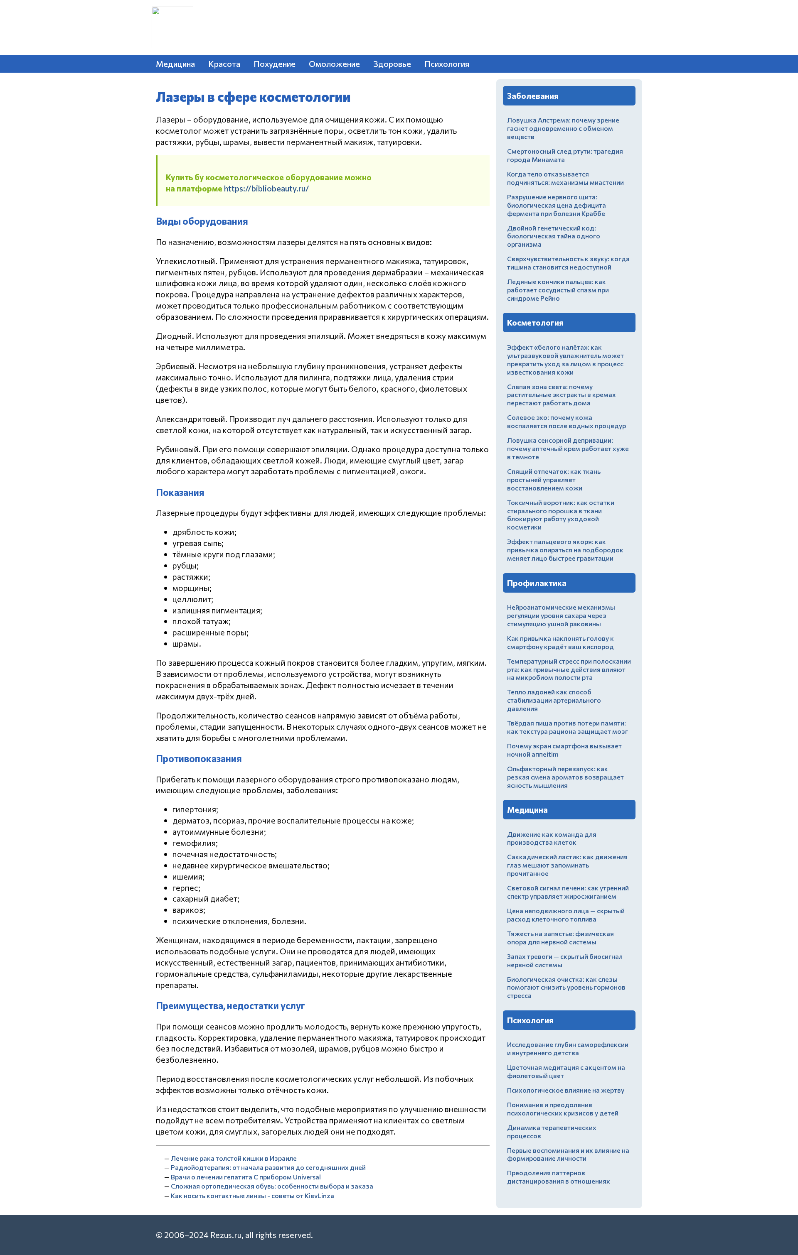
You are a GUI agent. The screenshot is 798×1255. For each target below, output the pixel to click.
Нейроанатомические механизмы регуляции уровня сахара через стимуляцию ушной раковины (561, 615)
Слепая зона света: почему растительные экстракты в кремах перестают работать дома (561, 394)
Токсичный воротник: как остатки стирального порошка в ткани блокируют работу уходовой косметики (560, 514)
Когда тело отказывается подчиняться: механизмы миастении (565, 178)
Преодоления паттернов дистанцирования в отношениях (558, 1177)
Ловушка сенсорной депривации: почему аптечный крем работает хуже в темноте (568, 448)
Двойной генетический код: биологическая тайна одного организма (553, 236)
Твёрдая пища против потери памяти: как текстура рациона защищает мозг (567, 727)
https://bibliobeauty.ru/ (266, 188)
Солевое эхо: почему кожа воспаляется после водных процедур (566, 421)
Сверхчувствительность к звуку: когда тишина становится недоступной (568, 263)
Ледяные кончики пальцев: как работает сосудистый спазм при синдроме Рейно (558, 289)
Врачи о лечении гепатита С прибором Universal (246, 1177)
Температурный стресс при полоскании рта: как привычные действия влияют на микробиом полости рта (569, 669)
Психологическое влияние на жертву (565, 1090)
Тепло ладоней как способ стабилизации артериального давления (554, 700)
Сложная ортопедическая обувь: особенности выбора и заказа (272, 1186)
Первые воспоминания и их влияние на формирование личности (568, 1154)
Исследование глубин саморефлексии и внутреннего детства (567, 1048)
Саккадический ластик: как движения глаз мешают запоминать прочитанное (567, 865)
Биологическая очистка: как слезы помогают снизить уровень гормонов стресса (566, 987)
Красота (224, 64)
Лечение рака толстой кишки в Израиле (234, 1158)
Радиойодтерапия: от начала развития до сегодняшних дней (268, 1167)
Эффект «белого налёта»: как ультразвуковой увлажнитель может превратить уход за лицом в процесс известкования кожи (565, 359)
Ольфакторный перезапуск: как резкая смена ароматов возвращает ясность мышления (565, 777)
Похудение (275, 64)
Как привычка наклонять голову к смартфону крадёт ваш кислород (560, 642)
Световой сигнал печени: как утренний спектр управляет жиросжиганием (568, 892)
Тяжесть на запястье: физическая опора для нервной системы (560, 937)
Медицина (175, 64)
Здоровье (392, 64)
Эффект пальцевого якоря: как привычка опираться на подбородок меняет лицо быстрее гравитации (565, 549)
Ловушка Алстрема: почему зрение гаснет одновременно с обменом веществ (563, 128)
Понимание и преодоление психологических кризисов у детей (562, 1109)
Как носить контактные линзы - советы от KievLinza (252, 1195)
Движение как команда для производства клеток (551, 838)
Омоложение (334, 64)
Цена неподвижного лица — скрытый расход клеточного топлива (566, 915)
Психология (446, 64)
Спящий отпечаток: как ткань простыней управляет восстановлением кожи (554, 479)
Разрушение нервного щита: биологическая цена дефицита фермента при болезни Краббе (556, 205)
